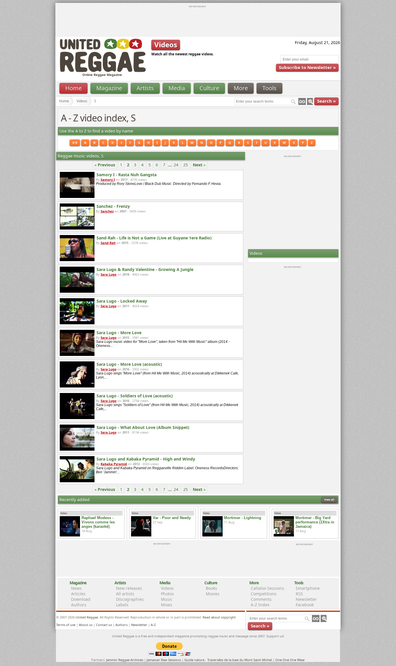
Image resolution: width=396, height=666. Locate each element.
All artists (125, 593)
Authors (78, 604)
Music (166, 599)
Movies (212, 593)
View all (329, 499)
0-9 (74, 142)
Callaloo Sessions (267, 588)
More (241, 88)
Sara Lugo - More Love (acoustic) (129, 364)
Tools (269, 88)
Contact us (104, 625)
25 (185, 165)
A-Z (153, 625)
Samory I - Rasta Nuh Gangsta (127, 174)
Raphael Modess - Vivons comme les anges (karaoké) (98, 522)
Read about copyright (219, 617)
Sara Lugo (109, 274)
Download (80, 599)
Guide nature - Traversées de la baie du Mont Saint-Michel (228, 660)
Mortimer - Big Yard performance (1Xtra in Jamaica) (314, 522)
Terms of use (65, 625)
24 (176, 165)
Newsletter (306, 599)
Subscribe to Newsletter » (307, 67)
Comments (261, 599)
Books (211, 588)
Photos (167, 593)
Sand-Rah (108, 243)
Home (73, 88)
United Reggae (87, 617)
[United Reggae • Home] (102, 71)
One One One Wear (290, 660)
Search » (326, 101)
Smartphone (308, 588)
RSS (299, 593)
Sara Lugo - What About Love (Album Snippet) (143, 427)
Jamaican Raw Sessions (164, 660)
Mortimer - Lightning (242, 518)
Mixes (166, 604)
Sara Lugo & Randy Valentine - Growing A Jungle (145, 269)
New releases (129, 588)
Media (176, 88)
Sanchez (107, 211)
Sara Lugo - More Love (119, 332)
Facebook (305, 604)
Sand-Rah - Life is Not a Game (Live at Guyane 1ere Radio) (154, 238)
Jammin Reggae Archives (124, 660)
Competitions (264, 593)
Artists (145, 88)
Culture (209, 88)
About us (85, 625)
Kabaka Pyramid (114, 464)
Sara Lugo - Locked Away (122, 301)
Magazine (109, 88)
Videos (82, 101)
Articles (78, 593)
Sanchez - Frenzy (113, 206)
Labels (122, 604)
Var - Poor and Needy (172, 518)
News (76, 588)
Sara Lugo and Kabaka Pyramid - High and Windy (146, 459)
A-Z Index (260, 604)
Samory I (108, 179)
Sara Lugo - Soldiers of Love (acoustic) (135, 395)
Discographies (130, 599)
